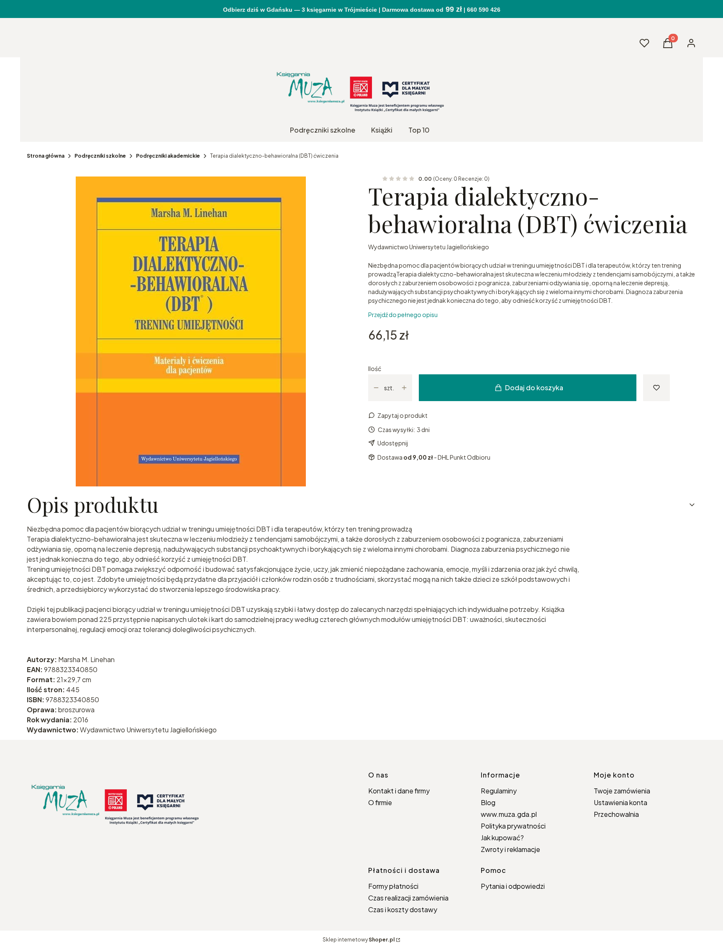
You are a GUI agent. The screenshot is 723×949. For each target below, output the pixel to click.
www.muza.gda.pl (509, 814)
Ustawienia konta (620, 802)
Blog (488, 802)
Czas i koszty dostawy (402, 909)
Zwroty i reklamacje (510, 849)
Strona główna (45, 156)
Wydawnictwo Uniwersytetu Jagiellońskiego (428, 247)
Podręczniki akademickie (168, 156)
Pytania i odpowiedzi (513, 886)
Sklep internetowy (359, 939)
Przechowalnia (616, 814)
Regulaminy (499, 790)
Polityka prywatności (513, 825)
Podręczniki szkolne (100, 156)
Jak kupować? (502, 837)
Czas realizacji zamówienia (408, 897)
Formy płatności (393, 886)
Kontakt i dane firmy (399, 790)
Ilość (374, 368)
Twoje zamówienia (622, 790)
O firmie (380, 802)
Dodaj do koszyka (534, 387)
